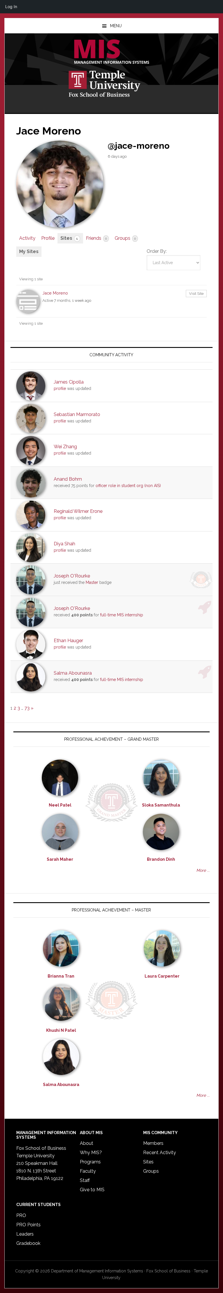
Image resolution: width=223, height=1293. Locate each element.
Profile (48, 238)
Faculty (88, 1171)
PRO (21, 1215)
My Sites (29, 251)
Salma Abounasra (73, 673)
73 (27, 708)
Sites (69, 238)
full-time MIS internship (121, 615)
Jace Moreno (55, 292)
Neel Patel (60, 805)
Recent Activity (159, 1152)
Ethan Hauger (68, 640)
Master (92, 582)
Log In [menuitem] (11, 6)
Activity (27, 238)
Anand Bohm (68, 479)
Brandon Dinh (161, 859)
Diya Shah (64, 543)
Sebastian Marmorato (77, 414)
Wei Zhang (65, 446)
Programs (90, 1162)
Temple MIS (111, 52)
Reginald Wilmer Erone (78, 511)
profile (60, 388)
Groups (125, 238)
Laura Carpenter (162, 976)
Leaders (25, 1234)
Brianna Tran (61, 976)
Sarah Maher (60, 859)
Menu (116, 25)
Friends (96, 238)
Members (153, 1143)
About (86, 1143)
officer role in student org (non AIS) (128, 485)
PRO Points (28, 1224)
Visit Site (196, 293)
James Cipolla (69, 382)
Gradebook (28, 1243)
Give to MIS (92, 1189)
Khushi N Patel (61, 1030)
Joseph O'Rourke (72, 576)
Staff (85, 1180)
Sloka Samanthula (161, 805)
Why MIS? (91, 1152)
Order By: (157, 251)
